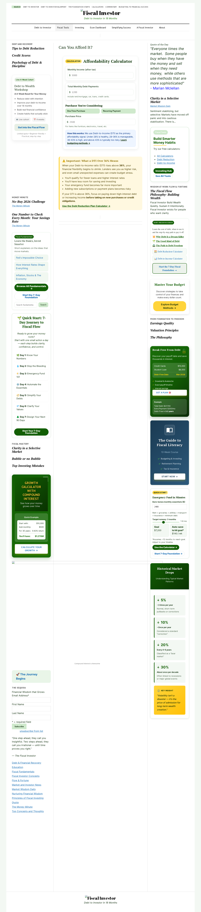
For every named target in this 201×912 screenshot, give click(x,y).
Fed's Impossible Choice (29, 257)
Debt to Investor (31, 7)
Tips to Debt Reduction (28, 48)
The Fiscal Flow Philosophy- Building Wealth (164, 194)
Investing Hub (164, 170)
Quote (15, 802)
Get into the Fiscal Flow (31, 127)
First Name (18, 704)
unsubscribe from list (31, 731)
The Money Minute (21, 205)
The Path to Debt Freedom (169, 245)
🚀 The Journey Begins (26, 676)
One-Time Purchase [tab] (76, 111)
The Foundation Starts (79, 7)
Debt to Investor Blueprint (53, 7)
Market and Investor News (26, 784)
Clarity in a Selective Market (26, 449)
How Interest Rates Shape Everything (30, 266)
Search (43, 305)
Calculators (97, 7)
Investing (79, 27)
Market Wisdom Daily (24, 789)
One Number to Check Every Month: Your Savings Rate (31, 218)
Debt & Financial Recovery (26, 762)
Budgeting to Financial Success (133, 7)
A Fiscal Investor (145, 27)
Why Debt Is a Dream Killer (170, 236)
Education (17, 767)
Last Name (18, 713)
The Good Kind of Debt (168, 241)
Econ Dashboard (98, 27)
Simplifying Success (121, 27)
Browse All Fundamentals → (31, 287)
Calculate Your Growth (31, 549)
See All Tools (163, 176)
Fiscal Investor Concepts (25, 775)
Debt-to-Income (166, 162)
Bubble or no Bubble (26, 458)
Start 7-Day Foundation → (168, 553)
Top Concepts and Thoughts (28, 811)
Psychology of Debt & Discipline (27, 64)
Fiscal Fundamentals (23, 771)
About (162, 27)
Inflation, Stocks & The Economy (28, 277)
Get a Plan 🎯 (163, 392)
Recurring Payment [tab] (112, 111)
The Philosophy (161, 337)
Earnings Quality (162, 323)
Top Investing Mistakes (28, 465)
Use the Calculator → (166, 547)
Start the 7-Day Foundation (31, 296)
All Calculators (165, 155)
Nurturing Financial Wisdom (27, 793)
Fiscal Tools (63, 27)
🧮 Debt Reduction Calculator (168, 251)
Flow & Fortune (20, 780)
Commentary (111, 7)
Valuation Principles (164, 330)
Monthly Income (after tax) (82, 69)
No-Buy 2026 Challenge (28, 201)
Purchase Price (73, 116)
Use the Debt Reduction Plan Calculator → (86, 205)
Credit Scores (21, 55)
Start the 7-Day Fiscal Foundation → (169, 268)
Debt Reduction (165, 159)
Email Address (20, 695)
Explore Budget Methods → (169, 306)
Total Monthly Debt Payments (83, 86)
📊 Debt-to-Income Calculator (168, 258)
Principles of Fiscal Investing (28, 798)
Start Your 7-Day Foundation (31, 431)
